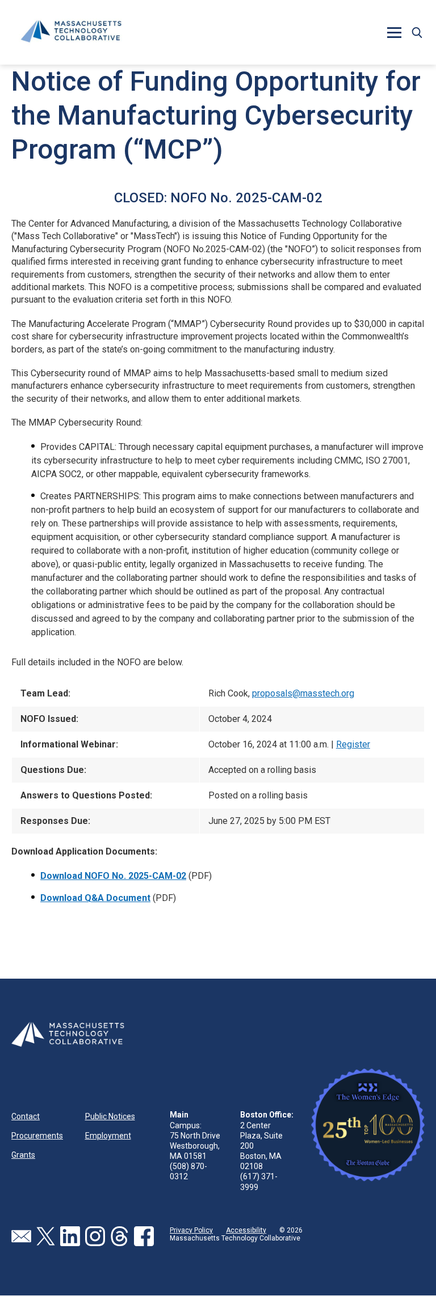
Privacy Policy (191, 1230)
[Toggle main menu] (394, 32)
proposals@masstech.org (303, 693)
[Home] (71, 32)
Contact (25, 1116)
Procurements (37, 1135)
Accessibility (246, 1230)
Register (353, 744)
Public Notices (110, 1116)
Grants (23, 1154)
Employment (108, 1135)
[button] (417, 32)
